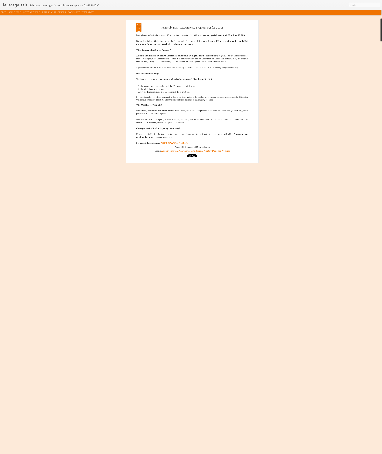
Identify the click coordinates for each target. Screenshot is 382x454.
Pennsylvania (184, 151)
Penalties (173, 151)
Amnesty (165, 151)
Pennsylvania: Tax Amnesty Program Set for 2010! (192, 27)
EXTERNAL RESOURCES (54, 12)
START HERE (15, 12)
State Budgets (196, 151)
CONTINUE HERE (31, 12)
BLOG (3, 12)
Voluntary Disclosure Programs (216, 151)
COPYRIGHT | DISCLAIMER (81, 12)
